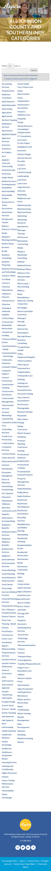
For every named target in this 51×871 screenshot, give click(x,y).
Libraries (21, 191)
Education (6, 497)
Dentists (5, 465)
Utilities (20, 674)
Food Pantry (7, 631)
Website (21, 731)
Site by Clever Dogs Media (24, 864)
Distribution (7, 468)
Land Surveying (24, 172)
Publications (22, 492)
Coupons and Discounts (14, 78)
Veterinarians (23, 685)
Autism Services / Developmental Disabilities (9, 184)
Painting (21, 379)
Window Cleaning (25, 738)
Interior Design (24, 154)
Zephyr (25, 867)
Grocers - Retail (9, 709)
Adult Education (9, 105)
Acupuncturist (8, 91)
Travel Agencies (24, 660)
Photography (23, 408)
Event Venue (7, 584)
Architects (6, 149)
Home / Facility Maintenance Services (8, 783)
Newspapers (23, 332)
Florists (5, 627)
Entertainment (8, 559)
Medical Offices (24, 269)
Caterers (6, 283)
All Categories (31, 78)
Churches (6, 304)
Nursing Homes (24, 336)
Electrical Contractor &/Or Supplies (9, 510)
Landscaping (23, 176)
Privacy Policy (33, 861)
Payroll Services (24, 390)
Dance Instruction (9, 461)
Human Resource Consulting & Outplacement (24, 129)
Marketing (22, 216)
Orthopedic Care (24, 375)
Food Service (7, 635)
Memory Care (23, 273)
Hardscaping (7, 727)
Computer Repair (9, 367)
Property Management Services (23, 481)
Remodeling (22, 534)
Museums (21, 325)
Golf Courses (7, 681)
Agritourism (7, 116)
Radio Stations (23, 496)
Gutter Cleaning (9, 713)
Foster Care (7, 638)
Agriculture (7, 112)
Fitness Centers (9, 616)
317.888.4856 (25, 841)
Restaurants (22, 559)
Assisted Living (8, 170)
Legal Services (23, 187)
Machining (21, 194)
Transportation (24, 656)
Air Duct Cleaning (9, 120)
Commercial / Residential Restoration (8, 325)
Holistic (5, 777)
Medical (20, 262)
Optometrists (23, 368)
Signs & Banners (24, 591)
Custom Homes (8, 454)
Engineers (6, 556)
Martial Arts (22, 226)
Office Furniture (24, 361)
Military (20, 290)
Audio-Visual (7, 177)
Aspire (22, 861)
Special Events (23, 599)
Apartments (7, 130)
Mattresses (22, 237)
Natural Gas (22, 329)
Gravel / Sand (8, 705)
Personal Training (25, 394)
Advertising (7, 109)
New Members (32, 75)
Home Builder (8, 790)
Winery (20, 742)
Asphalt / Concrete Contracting (7, 163)
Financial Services (9, 606)
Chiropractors (8, 300)
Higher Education (9, 773)
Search (6, 75)
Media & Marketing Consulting (22, 254)
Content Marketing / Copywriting (7, 415)
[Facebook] (33, 847)
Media (20, 248)
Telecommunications (26, 645)
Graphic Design (8, 702)
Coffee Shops (8, 318)
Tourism (21, 653)
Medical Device (24, 265)
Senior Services (24, 588)
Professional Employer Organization (23, 457)
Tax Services (22, 634)
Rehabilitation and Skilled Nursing (23, 527)
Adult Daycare (8, 101)
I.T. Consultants (24, 136)
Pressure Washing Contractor (22, 443)
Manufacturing (24, 205)
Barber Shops (8, 243)
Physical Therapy (25, 412)
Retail (20, 563)
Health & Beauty (9, 731)
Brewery (5, 247)
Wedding (21, 734)
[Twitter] (23, 847)
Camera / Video (8, 275)
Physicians (22, 415)
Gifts (4, 677)
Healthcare (7, 748)
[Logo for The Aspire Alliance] (12, 6)
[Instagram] (17, 847)
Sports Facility (23, 602)
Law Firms (21, 180)
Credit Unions (8, 443)
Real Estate (22, 500)
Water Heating (23, 713)
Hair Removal (8, 716)
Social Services (23, 595)
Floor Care (6, 620)
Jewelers (21, 165)
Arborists (6, 145)
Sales (19, 577)
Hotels (20, 122)
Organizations (23, 372)
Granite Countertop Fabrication (7, 694)
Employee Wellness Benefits (6, 541)
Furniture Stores (9, 659)
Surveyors (22, 624)
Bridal (4, 251)
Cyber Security (8, 457)
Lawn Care (22, 183)
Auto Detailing (8, 191)
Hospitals (21, 118)
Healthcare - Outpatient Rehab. (7, 755)
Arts (4, 156)
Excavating (7, 588)
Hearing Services (9, 762)
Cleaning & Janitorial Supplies (6, 311)
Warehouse (22, 696)
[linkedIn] (28, 847)
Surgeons (21, 620)
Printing (20, 451)
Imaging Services (24, 147)
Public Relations (24, 488)
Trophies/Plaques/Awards (29, 664)
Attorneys (6, 173)
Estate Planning (8, 570)
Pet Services (22, 404)
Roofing (20, 573)
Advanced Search (17, 75)
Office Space (23, 364)
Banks (4, 233)
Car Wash (6, 279)
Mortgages (22, 307)
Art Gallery (7, 152)
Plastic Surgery (24, 433)
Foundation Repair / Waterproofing (8, 645)
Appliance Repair (9, 134)
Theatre (21, 649)
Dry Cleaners (7, 493)
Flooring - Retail (9, 624)
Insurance (21, 150)
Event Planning (8, 574)
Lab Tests (21, 168)
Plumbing (21, 437)
